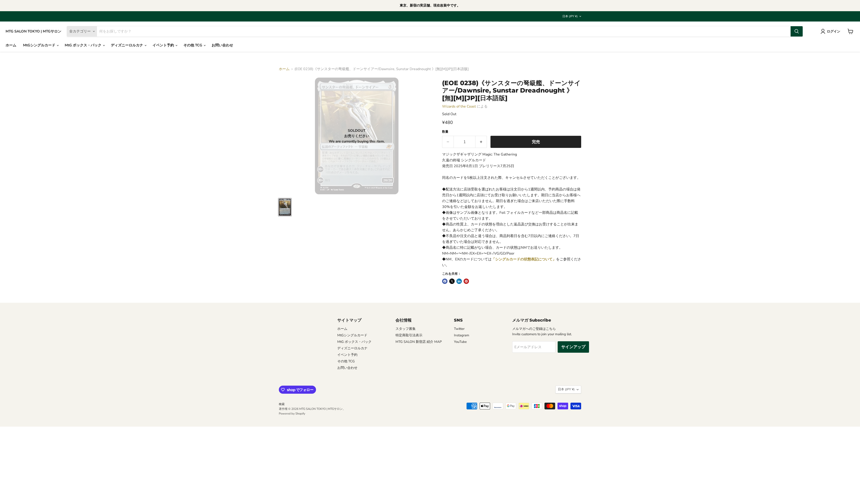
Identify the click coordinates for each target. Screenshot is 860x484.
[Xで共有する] (452, 281)
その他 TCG (193, 45)
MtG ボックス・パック (83, 45)
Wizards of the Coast (459, 106)
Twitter (459, 328)
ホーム (11, 45)
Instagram (461, 335)
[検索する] (797, 31)
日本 (570, 16)
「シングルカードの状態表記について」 (524, 259)
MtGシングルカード (39, 45)
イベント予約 (164, 45)
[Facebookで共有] (444, 281)
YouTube (460, 341)
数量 (445, 132)
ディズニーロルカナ (127, 45)
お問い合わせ (222, 45)
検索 (282, 404)
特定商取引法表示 (409, 335)
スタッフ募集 (406, 328)
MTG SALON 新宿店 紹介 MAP (419, 341)
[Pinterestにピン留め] (466, 281)
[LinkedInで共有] (459, 281)
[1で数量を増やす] (481, 142)
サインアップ (573, 347)
